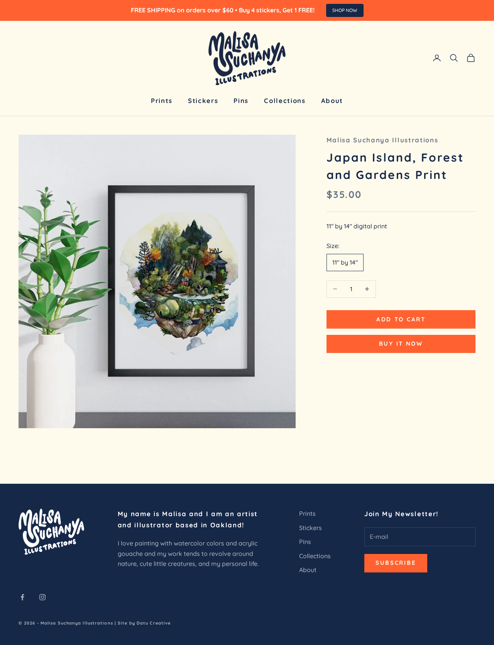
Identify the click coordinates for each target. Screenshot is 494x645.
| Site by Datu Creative (143, 623)
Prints (162, 100)
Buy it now (401, 343)
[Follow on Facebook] (22, 597)
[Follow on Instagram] (42, 597)
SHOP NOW (344, 10)
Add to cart (401, 318)
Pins (241, 100)
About (332, 100)
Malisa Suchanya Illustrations (382, 140)
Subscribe (396, 562)
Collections (284, 100)
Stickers (203, 100)
